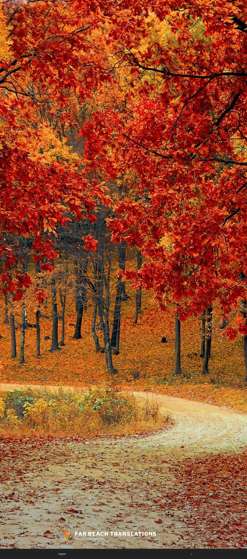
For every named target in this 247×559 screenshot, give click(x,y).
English (62, 554)
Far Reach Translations (116, 534)
